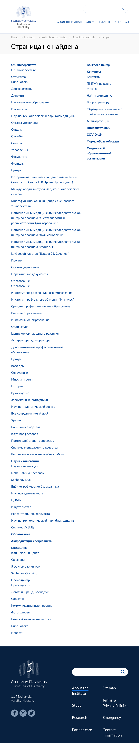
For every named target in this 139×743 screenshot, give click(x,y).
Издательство (21, 507)
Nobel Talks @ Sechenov (27, 473)
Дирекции (18, 95)
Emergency (112, 718)
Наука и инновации (25, 461)
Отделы (17, 129)
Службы (17, 136)
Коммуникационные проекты (32, 605)
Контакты (94, 71)
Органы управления (25, 122)
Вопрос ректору (98, 102)
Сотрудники (19, 372)
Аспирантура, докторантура (30, 340)
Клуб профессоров (24, 434)
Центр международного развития (35, 333)
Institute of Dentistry (24, 25)
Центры (16, 170)
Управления (19, 150)
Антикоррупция (98, 121)
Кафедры (17, 366)
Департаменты (21, 88)
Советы (16, 143)
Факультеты (19, 156)
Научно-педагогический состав (33, 406)
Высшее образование (26, 313)
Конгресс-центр (98, 65)
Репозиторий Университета (30, 514)
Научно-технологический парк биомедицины (43, 116)
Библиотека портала (26, 427)
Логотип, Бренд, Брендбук (29, 592)
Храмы (16, 420)
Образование (20, 281)
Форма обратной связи (103, 141)
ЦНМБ (16, 500)
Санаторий (18, 559)
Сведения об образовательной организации (99, 153)
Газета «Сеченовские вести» (31, 619)
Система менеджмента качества (34, 447)
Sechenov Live (21, 480)
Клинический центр (25, 553)
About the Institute (70, 22)
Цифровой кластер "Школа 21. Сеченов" (40, 253)
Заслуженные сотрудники (29, 400)
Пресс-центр (20, 580)
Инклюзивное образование (30, 102)
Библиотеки (19, 82)
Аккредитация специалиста (31, 541)
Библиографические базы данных (35, 486)
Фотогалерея (20, 612)
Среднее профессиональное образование (40, 306)
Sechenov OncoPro (24, 573)
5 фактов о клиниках (25, 566)
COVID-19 (94, 134)
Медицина (19, 548)
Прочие (16, 260)
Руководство (20, 393)
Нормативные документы (29, 274)
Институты (19, 109)
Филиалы (17, 163)
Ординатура (19, 326)
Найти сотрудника (100, 95)
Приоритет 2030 (98, 128)
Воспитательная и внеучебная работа (38, 454)
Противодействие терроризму (32, 440)
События (17, 599)
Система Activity (22, 527)
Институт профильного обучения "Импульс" (42, 299)
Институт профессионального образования (41, 292)
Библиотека (19, 626)
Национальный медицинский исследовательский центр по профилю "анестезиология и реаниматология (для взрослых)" (46, 218)
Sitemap (109, 688)
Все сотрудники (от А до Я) (30, 413)
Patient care (122, 22)
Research (104, 22)
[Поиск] (123, 9)
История (17, 386)
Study (90, 22)
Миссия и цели (22, 379)
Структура (18, 77)
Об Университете (23, 65)
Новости (17, 633)
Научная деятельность (27, 493)
